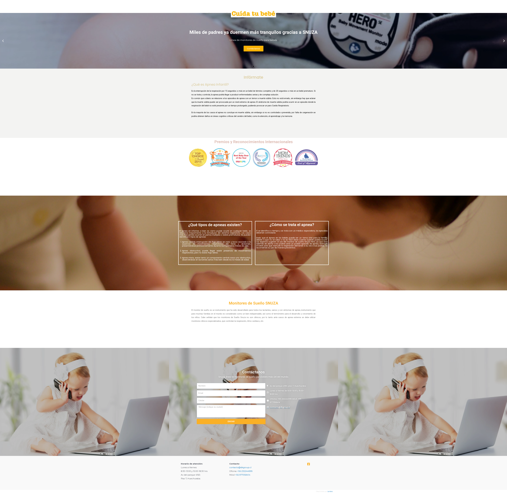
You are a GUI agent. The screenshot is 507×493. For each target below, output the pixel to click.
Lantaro (330, 491)
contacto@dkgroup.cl (240, 467)
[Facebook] (308, 464)
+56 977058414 (242, 475)
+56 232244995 (245, 471)
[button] (251, 66)
